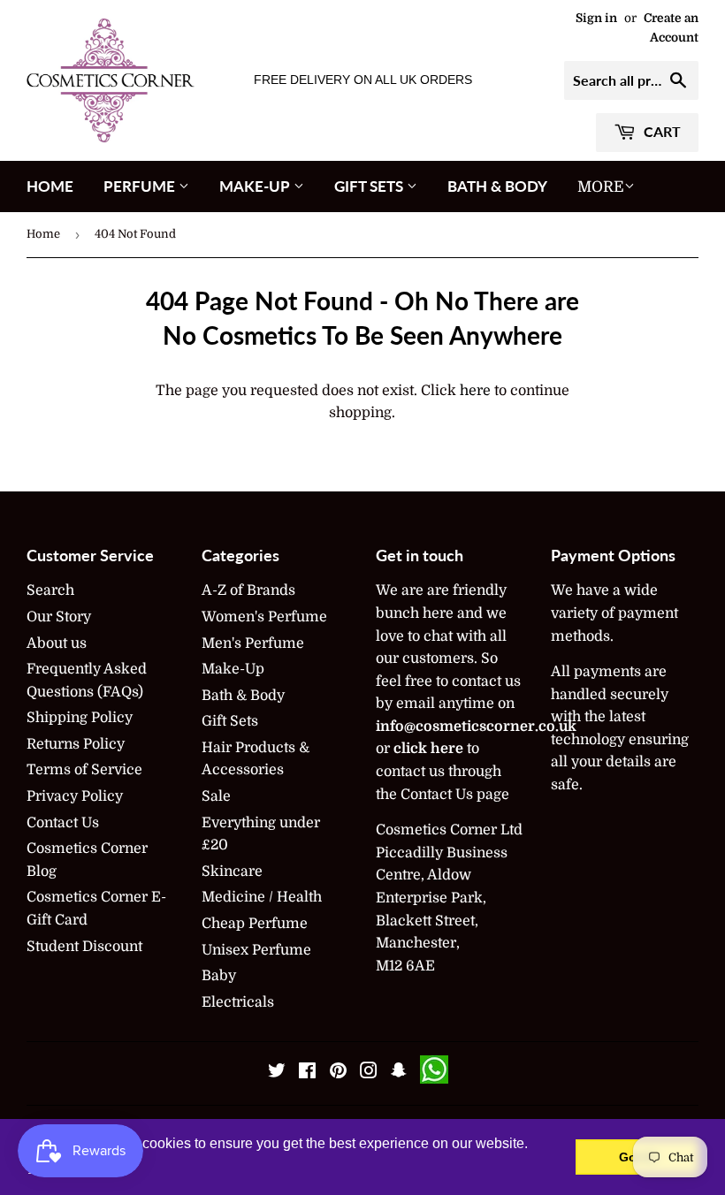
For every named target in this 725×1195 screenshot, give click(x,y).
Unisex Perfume (256, 950)
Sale (216, 796)
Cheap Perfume (255, 924)
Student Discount (84, 947)
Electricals (238, 1002)
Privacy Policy (75, 796)
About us (57, 643)
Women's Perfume (264, 617)
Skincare (232, 871)
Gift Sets (370, 186)
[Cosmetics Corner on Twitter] (277, 1073)
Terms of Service (84, 770)
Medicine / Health (262, 897)
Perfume (141, 186)
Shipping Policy (80, 718)
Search (50, 590)
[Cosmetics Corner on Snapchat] (399, 1073)
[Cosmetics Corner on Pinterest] (338, 1073)
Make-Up (256, 186)
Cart (660, 131)
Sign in (596, 18)
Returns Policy (76, 744)
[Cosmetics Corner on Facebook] (307, 1073)
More (600, 187)
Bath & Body (497, 186)
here (475, 391)
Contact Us (63, 823)
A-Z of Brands (248, 590)
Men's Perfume (253, 643)
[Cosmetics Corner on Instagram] (369, 1073)
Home (50, 186)
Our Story (59, 617)
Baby (219, 976)
